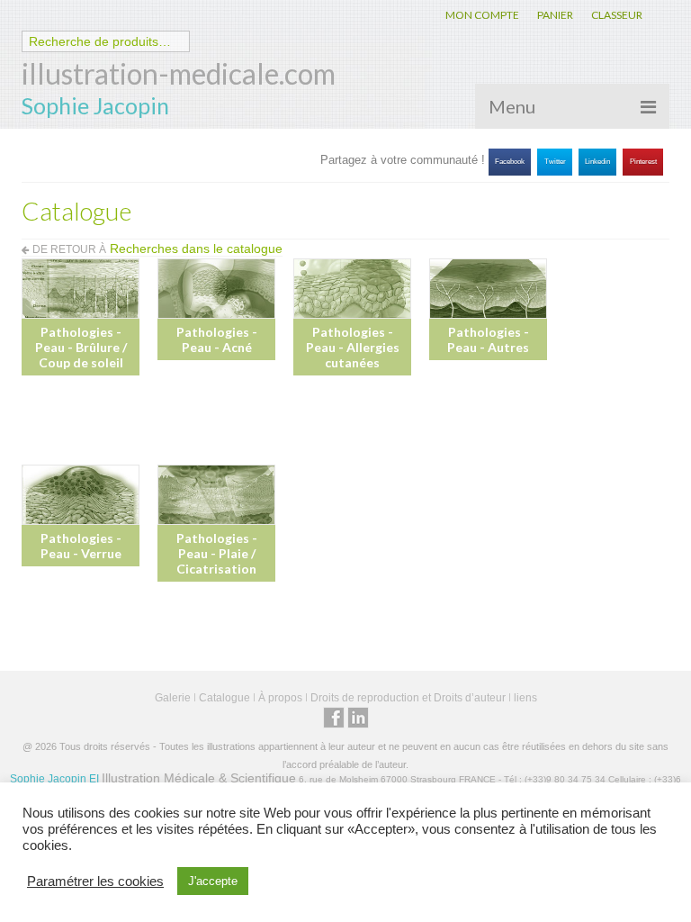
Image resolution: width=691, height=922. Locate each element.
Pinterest (643, 162)
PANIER (555, 15)
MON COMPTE (482, 15)
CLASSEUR (616, 15)
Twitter (555, 162)
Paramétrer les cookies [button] (95, 881)
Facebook (510, 162)
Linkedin (597, 162)
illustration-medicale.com (179, 73)
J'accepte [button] (213, 881)
